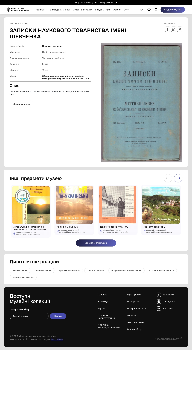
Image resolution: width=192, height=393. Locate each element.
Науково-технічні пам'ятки (161, 270)
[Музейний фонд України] (19, 9)
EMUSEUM (57, 339)
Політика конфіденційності (109, 326)
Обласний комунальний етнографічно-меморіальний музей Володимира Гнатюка (65, 77)
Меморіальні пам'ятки (23, 277)
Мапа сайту (134, 329)
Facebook (168, 294)
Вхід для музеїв (172, 9)
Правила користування (106, 316)
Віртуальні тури (136, 308)
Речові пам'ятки (20, 270)
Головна (102, 294)
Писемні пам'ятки (52, 46)
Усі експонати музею (96, 243)
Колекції (103, 301)
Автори (131, 315)
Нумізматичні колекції (69, 270)
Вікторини (133, 301)
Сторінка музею (22, 104)
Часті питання (135, 322)
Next (178, 178)
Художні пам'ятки (95, 270)
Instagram (169, 301)
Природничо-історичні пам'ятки (126, 270)
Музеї (101, 308)
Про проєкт (134, 294)
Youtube (168, 308)
